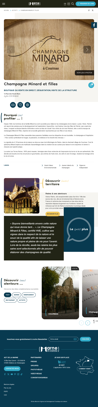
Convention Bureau (39, 378)
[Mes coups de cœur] (69, 3)
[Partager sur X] (92, 10)
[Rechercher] (72, 3)
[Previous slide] (11, 49)
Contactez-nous (12, 368)
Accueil (6, 10)
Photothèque (36, 370)
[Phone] (20, 105)
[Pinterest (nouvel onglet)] (15, 374)
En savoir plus (52, 214)
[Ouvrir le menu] (3, 4)
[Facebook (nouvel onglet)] (5, 374)
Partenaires (36, 357)
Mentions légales (9, 384)
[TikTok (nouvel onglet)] (21, 374)
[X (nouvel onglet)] (8, 374)
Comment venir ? (85, 369)
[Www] (27, 105)
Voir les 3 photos (84, 73)
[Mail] (13, 105)
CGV (5, 395)
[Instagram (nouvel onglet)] (18, 374)
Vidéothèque (36, 374)
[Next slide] (87, 49)
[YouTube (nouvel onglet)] (12, 374)
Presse (34, 361)
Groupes (34, 365)
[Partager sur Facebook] (88, 10)
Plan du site (7, 388)
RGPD (6, 391)
